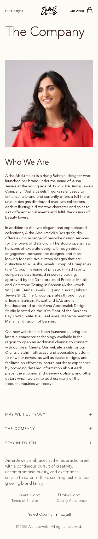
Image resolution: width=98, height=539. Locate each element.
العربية (66, 514)
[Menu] (90, 10)
